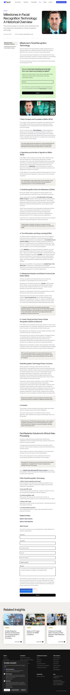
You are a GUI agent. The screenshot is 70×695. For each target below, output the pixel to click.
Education (39, 661)
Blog (40, 2)
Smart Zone (55, 663)
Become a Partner (41, 676)
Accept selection (15, 689)
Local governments (41, 663)
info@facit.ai (56, 677)
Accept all (7, 689)
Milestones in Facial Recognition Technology (9, 43)
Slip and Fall (55, 667)
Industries (26, 2)
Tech (32, 34)
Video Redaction (26, 34)
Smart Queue (56, 661)
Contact (50, 2)
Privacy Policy (42, 88)
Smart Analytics (56, 657)
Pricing (44, 2)
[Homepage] (7, 2)
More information (9, 678)
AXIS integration (56, 669)
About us (5, 657)
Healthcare (39, 659)
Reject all (23, 689)
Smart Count (56, 659)
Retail (38, 657)
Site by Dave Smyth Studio (61, 690)
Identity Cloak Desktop (25, 657)
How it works (18, 2)
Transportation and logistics (43, 665)
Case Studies (34, 2)
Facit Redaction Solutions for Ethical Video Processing (10, 47)
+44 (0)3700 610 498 (57, 676)
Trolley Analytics (56, 665)
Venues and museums (41, 667)
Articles (21, 34)
